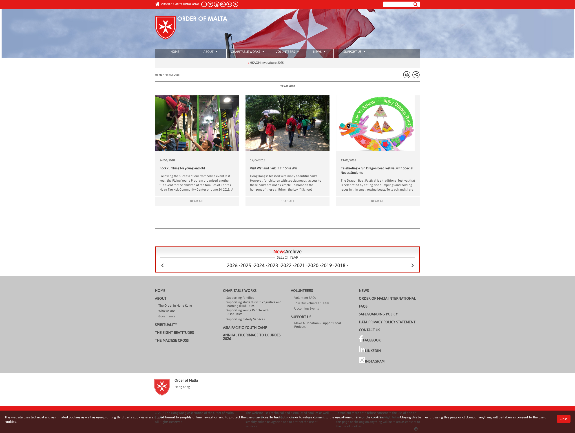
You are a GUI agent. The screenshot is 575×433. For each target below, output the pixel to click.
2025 (245, 265)
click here (391, 417)
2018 (340, 265)
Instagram (375, 361)
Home (174, 51)
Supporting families (240, 297)
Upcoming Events (306, 308)
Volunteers (285, 51)
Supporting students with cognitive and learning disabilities (253, 304)
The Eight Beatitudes (174, 332)
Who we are (166, 311)
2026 (232, 265)
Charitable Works (245, 51)
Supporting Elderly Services (245, 319)
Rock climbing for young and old (182, 168)
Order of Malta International (387, 298)
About (208, 51)
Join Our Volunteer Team (311, 303)
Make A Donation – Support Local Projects (317, 324)
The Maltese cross (172, 340)
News (317, 51)
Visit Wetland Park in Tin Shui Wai (273, 168)
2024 (259, 265)
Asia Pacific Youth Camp (245, 327)
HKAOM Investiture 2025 (249, 62)
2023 (272, 265)
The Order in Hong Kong (175, 305)
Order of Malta (197, 29)
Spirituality (166, 324)
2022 (286, 265)
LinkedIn (373, 351)
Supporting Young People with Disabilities (247, 312)
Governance (166, 316)
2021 (299, 265)
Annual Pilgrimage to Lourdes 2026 (252, 336)
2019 (326, 265)
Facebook (372, 340)
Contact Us (369, 330)
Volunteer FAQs (305, 297)
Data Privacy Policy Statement (387, 322)
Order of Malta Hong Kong (180, 4)
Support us (352, 51)
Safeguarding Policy (378, 314)
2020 (313, 265)
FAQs (363, 306)
